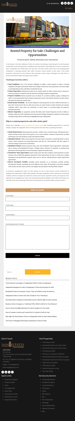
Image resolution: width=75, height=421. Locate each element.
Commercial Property (48, 379)
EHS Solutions (46, 394)
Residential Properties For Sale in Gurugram (56, 357)
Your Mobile (10, 215)
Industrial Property (48, 385)
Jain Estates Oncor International (47, 60)
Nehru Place (8, 391)
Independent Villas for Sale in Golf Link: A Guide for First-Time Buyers (27, 295)
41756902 (6, 361)
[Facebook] (62, 3)
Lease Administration (48, 405)
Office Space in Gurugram (50, 362)
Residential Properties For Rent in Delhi (54, 348)
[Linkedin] (65, 3)
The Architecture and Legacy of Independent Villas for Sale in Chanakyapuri (28, 283)
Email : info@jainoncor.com (10, 367)
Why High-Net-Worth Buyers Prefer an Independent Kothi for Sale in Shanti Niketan (31, 316)
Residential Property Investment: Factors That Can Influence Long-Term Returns (30, 291)
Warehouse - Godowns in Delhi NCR (53, 354)
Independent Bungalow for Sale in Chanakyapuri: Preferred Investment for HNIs (30, 287)
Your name (10, 196)
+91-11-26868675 (11, 359)
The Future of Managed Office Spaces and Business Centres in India (26, 320)
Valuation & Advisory (48, 408)
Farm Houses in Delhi (49, 351)
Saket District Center (11, 397)
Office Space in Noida (49, 365)
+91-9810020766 (53, 3)
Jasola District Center (11, 394)
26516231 (21, 359)
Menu (69, 8)
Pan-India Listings (48, 371)
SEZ (43, 397)
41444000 (28, 359)
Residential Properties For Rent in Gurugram (56, 360)
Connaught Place (10, 388)
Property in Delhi (10, 382)
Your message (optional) (15, 224)
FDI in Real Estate (47, 399)
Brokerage (45, 402)
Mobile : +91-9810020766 (11, 364)
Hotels (44, 391)
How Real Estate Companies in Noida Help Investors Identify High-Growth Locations (31, 300)
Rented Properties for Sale (51, 368)
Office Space (46, 388)
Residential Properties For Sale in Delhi (54, 345)
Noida (6, 385)
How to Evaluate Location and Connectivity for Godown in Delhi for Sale (28, 312)
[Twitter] (68, 3)
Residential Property (48, 382)
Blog (43, 411)
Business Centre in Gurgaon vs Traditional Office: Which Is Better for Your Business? (31, 304)
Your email (10, 205)
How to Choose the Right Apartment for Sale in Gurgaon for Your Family (27, 308)
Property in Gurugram (11, 379)
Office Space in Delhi (49, 342)
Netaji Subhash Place (11, 399)
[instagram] (71, 3)
